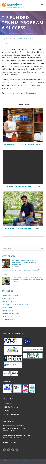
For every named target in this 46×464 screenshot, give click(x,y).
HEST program (8, 298)
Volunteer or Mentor (12, 414)
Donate (7, 411)
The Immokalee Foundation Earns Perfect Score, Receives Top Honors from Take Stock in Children (23, 228)
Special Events (7, 310)
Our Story (8, 403)
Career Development (10, 295)
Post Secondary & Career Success (15, 304)
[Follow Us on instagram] (12, 449)
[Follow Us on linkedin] (8, 449)
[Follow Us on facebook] (4, 449)
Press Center (30, 39)
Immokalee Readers (9, 301)
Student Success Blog (10, 313)
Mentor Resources (11, 407)
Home (8, 33)
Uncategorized (7, 319)
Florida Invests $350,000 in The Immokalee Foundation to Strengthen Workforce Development (23, 145)
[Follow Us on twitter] (17, 449)
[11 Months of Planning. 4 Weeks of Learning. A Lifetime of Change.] (23, 167)
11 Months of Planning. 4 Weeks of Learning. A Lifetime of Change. (23, 186)
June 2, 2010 (19, 39)
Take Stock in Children (11, 316)
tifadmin (6, 39)
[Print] (7, 43)
